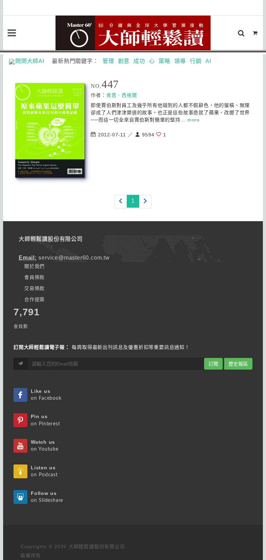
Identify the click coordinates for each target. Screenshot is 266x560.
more (193, 120)
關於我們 (34, 266)
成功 (139, 61)
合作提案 (34, 299)
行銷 (196, 61)
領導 (180, 61)
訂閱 (213, 364)
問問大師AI (32, 61)
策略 (164, 61)
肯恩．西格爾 (121, 95)
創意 (124, 61)
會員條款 (34, 277)
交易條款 (34, 288)
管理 (108, 61)
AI (208, 61)
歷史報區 (238, 364)
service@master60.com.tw (73, 258)
